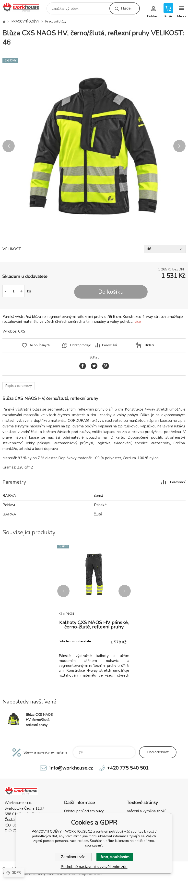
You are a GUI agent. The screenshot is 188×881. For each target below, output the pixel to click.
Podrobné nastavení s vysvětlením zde (94, 867)
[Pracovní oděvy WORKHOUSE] (3, 21)
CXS (21, 331)
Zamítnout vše (73, 857)
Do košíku (111, 292)
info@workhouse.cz (71, 768)
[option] (94, 146)
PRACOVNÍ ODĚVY (25, 21)
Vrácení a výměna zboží (146, 811)
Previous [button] (8, 146)
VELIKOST (11, 249)
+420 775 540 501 (128, 768)
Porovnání (109, 345)
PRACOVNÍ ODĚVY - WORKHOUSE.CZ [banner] (24, 7)
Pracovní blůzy (55, 21)
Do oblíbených (39, 345)
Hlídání (149, 345)
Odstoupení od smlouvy (84, 811)
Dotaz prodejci (80, 345)
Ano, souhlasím (114, 857)
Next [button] (179, 146)
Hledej (126, 8)
